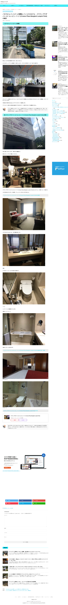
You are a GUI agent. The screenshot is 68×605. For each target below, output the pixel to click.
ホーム (4, 5)
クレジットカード (55, 104)
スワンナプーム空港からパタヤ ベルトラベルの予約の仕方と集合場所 (22, 581)
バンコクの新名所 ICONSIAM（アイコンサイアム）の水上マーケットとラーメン (24, 574)
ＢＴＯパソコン (54, 141)
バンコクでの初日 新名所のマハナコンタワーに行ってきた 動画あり (18, 590)
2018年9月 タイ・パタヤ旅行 (58, 110)
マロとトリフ (4, 1)
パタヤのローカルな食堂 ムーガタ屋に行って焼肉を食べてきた (17, 589)
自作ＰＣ (12, 5)
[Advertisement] (12, 441)
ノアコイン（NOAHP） (56, 127)
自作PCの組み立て (56, 136)
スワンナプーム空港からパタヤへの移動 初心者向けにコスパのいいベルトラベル (24, 551)
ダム (53, 122)
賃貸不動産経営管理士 (30, 5)
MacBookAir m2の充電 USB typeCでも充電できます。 (63, 44)
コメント (5, 515)
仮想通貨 (53, 126)
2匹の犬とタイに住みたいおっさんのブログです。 (34, 601)
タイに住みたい (21, 5)
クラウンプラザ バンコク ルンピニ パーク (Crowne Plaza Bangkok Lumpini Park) (19, 410)
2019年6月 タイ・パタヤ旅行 (8, 508)
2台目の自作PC (55, 133)
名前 (5, 528)
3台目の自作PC (55, 135)
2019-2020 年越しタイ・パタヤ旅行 (59, 112)
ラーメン (54, 123)
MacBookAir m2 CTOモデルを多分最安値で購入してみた (63, 73)
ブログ (53, 119)
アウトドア (54, 121)
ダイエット (54, 114)
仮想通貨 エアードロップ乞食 (58, 130)
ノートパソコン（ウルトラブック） (58, 117)
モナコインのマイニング (57, 128)
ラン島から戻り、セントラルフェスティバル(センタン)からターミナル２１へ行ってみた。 (26, 566)
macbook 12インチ (56, 118)
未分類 (53, 131)
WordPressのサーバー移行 (38, 5)
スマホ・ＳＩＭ (54, 105)
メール (5, 532)
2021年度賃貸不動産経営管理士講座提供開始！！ (11, 470)
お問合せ (55, 5)
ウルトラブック (47, 5)
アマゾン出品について (56, 103)
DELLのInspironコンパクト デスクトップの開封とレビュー (63, 86)
